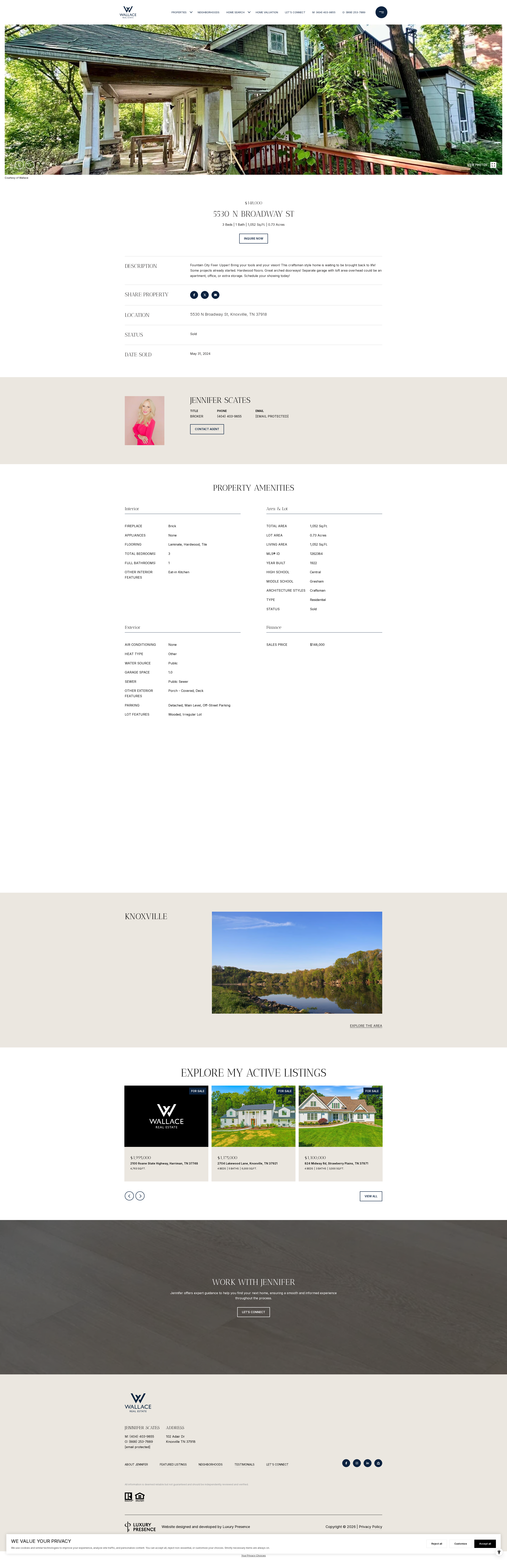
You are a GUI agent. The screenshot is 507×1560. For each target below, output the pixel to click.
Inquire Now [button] (253, 238)
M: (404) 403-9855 (323, 12)
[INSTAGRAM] (357, 1463)
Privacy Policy (370, 1527)
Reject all (436, 1543)
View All (371, 1196)
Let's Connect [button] (253, 1312)
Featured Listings (173, 1464)
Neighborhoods (211, 1464)
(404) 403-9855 (229, 416)
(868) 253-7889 (141, 1442)
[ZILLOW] (378, 1463)
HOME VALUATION (267, 12)
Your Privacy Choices (253, 1555)
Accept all (485, 1543)
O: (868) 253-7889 (353, 12)
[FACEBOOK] (346, 1463)
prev (19, 164)
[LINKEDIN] (368, 1463)
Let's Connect (277, 1464)
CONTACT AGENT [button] (207, 429)
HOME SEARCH (235, 12)
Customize (460, 1543)
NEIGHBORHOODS (208, 12)
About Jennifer (136, 1464)
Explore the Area (366, 1026)
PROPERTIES (179, 12)
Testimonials (244, 1464)
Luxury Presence (236, 1527)
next (29, 164)
